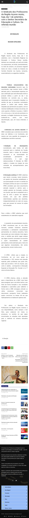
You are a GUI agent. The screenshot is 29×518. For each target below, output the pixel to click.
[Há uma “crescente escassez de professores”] (24, 404)
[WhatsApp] (12, 347)
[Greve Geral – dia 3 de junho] (24, 430)
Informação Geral (8, 5)
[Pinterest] (9, 347)
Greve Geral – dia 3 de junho (7, 428)
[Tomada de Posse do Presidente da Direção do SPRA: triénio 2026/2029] (24, 410)
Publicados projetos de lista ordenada (9, 422)
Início (2, 5)
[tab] (14, 487)
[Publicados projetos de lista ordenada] (24, 424)
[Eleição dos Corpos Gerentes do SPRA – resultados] (24, 437)
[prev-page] (2, 441)
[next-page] (4, 441)
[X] (5, 347)
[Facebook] (2, 347)
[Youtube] (16, 480)
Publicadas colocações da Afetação (9, 395)
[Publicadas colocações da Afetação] (24, 397)
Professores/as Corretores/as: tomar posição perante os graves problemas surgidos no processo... (9, 416)
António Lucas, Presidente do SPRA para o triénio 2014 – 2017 (7, 357)
